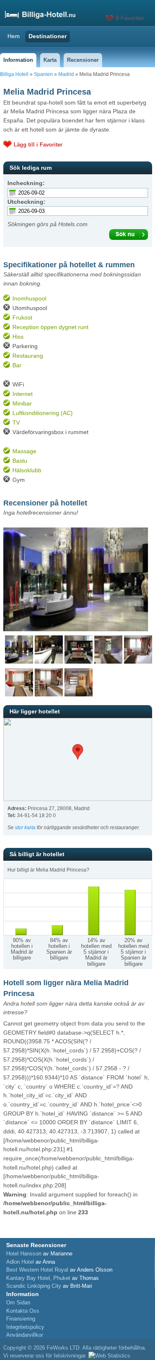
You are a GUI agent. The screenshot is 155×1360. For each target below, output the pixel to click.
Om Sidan (18, 1302)
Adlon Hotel (20, 1262)
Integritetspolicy (25, 1327)
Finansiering (20, 1319)
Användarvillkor (24, 1335)
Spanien (43, 74)
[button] (77, 752)
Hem (13, 36)
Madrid (66, 74)
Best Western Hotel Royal (37, 1270)
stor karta (25, 827)
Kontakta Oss (22, 1311)
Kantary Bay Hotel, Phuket (38, 1278)
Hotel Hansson (23, 1253)
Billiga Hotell (14, 74)
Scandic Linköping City (33, 1286)
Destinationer (48, 36)
